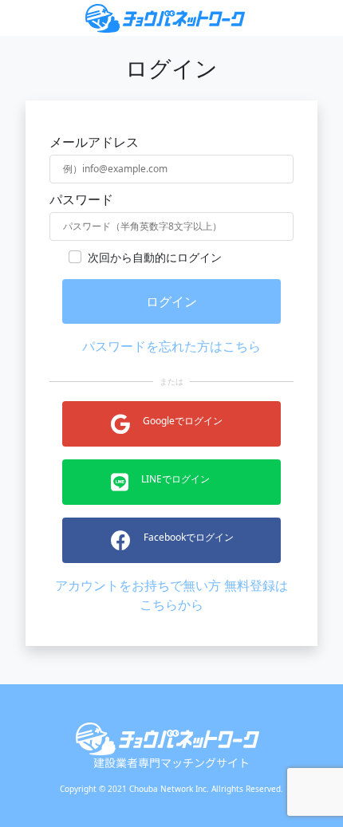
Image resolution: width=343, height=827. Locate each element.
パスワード (81, 199)
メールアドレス (94, 142)
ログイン (171, 301)
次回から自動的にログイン (155, 257)
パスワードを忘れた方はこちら (171, 346)
